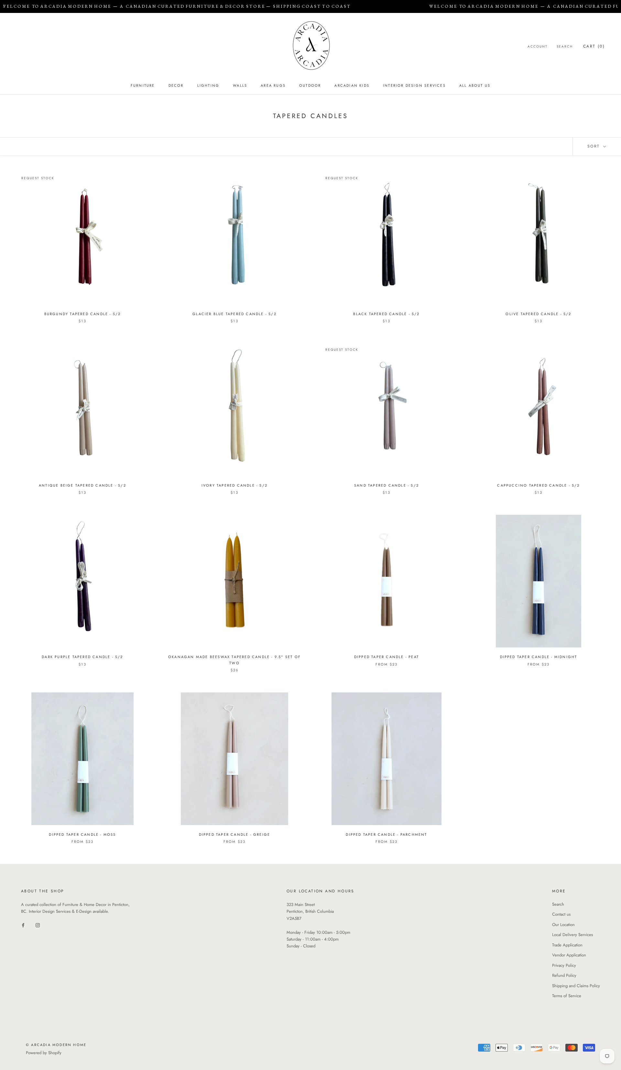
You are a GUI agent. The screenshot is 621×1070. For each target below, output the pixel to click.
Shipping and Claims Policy (576, 986)
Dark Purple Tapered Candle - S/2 (82, 656)
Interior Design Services (414, 85)
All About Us (474, 85)
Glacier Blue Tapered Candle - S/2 (234, 313)
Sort (594, 146)
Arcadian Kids (351, 85)
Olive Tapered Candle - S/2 (538, 313)
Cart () (594, 46)
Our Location (563, 924)
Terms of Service (566, 996)
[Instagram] (38, 924)
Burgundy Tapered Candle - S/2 (82, 313)
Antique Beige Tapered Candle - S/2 (82, 485)
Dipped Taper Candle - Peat (386, 656)
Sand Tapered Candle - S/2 (386, 485)
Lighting (208, 85)
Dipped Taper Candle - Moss (82, 834)
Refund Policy (564, 975)
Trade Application (567, 945)
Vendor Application (569, 955)
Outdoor (310, 85)
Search (565, 46)
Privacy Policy (564, 965)
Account (538, 46)
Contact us (561, 914)
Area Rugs (273, 85)
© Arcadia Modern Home (56, 1044)
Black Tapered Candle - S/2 (386, 313)
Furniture (143, 85)
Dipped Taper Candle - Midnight (538, 656)
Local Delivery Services (572, 935)
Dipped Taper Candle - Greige (234, 834)
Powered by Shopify (43, 1053)
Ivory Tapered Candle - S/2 (234, 485)
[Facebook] (23, 924)
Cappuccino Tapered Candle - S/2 (538, 485)
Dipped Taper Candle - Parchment (386, 834)
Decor (176, 85)
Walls (240, 85)
